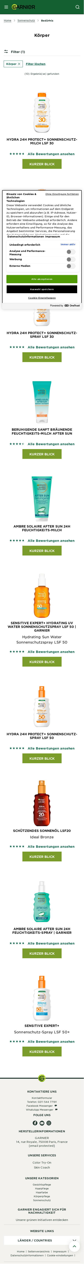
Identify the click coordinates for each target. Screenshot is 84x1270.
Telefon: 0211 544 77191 (42, 1101)
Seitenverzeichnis (39, 1251)
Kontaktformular (42, 1097)
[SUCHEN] (77, 7)
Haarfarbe (42, 1192)
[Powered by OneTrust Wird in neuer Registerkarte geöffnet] (65, 306)
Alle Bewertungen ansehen (51, 154)
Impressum (60, 1251)
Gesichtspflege (42, 1184)
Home (20, 1251)
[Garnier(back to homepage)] (22, 7)
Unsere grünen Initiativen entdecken (42, 1219)
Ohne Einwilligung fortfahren (62, 193)
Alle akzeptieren (41, 279)
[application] (42, 1240)
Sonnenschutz (42, 1200)
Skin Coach (42, 1167)
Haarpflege (42, 1188)
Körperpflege (42, 1196)
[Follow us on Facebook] (35, 1123)
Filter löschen (35, 64)
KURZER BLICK (42, 164)
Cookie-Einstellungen (60, 1255)
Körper (11, 64)
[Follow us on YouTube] (42, 1123)
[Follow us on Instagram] (48, 1123)
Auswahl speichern (42, 289)
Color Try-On (42, 1162)
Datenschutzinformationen (27, 1255)
